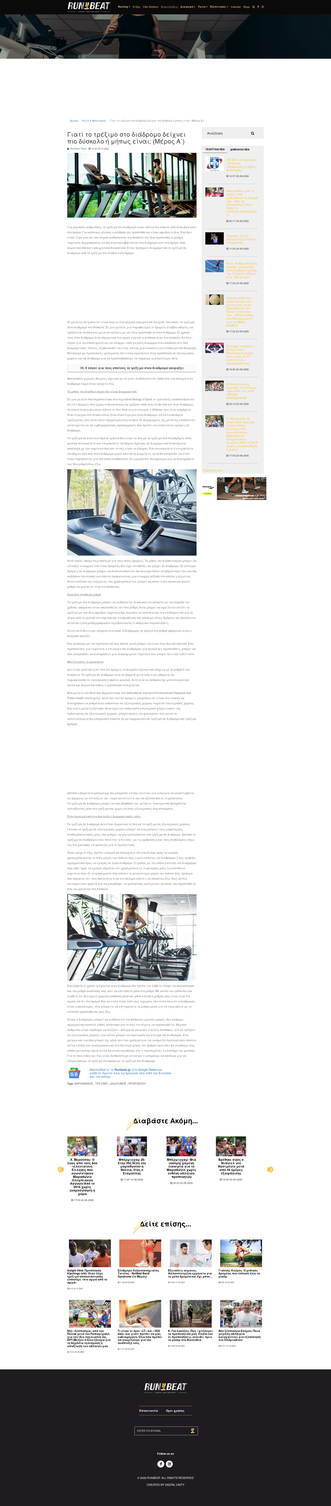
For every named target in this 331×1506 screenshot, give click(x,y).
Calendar (236, 6)
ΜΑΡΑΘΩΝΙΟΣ (83, 1083)
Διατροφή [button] (187, 6)
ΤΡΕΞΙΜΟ (101, 1083)
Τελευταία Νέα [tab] (215, 149)
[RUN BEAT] (88, 7)
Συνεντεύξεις (169, 6)
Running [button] (123, 6)
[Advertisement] (103, 93)
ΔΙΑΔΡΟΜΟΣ (118, 1083)
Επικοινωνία (148, 1411)
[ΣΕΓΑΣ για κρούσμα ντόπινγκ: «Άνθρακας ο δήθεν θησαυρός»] (214, 163)
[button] (61, 1169)
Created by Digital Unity (165, 1485)
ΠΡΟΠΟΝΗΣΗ (137, 1083)
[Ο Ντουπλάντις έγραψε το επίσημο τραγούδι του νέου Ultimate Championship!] (214, 386)
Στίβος (137, 6)
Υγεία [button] (202, 6)
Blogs (246, 6)
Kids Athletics (150, 6)
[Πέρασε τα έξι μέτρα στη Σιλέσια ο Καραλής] (214, 238)
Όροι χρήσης (175, 1411)
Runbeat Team (78, 148)
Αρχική (74, 120)
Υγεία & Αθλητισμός (94, 120)
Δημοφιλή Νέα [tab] (239, 149)
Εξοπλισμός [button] (218, 6)
